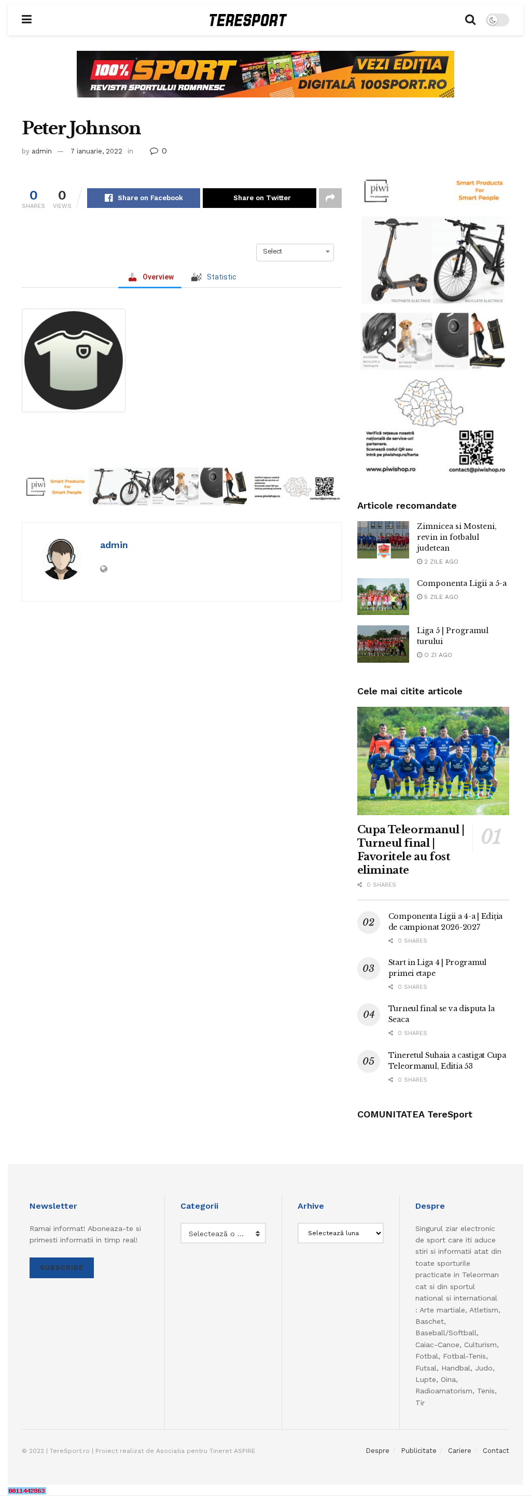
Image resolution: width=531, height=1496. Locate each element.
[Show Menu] (27, 19)
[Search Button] (470, 19)
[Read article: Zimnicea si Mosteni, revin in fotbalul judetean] (383, 539)
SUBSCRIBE (61, 1267)
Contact (496, 1451)
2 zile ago (440, 561)
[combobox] (295, 251)
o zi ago (437, 655)
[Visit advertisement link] (265, 82)
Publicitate (419, 1451)
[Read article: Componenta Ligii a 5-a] (383, 597)
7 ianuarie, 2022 (96, 151)
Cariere (459, 1451)
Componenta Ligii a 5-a (462, 583)
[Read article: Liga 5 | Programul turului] (383, 644)
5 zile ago (440, 596)
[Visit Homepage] (248, 19)
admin (42, 151)
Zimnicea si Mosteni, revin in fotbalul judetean (457, 537)
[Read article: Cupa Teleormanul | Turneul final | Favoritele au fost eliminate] (433, 761)
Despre (377, 1451)
